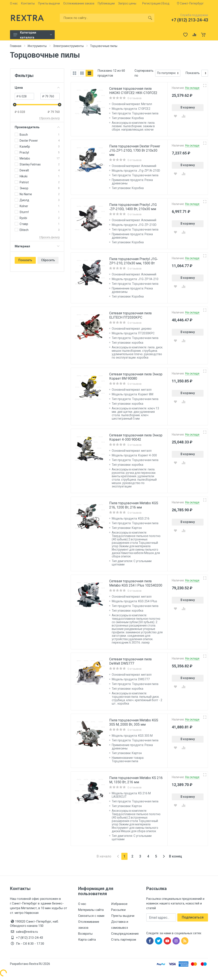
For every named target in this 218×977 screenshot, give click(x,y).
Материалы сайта (91, 910)
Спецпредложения (125, 934)
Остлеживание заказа (78, 3)
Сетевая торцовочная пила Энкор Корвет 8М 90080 (135, 376)
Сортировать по (144, 73)
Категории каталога (28, 35)
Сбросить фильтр (49, 118)
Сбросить (48, 260)
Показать (25, 260)
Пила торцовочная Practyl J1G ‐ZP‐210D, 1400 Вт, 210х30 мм (133, 207)
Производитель (27, 127)
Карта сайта (87, 939)
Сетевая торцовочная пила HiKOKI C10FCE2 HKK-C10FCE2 (133, 91)
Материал (22, 246)
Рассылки (118, 910)
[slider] (14, 104)
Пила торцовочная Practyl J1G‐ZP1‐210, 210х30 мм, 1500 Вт (133, 261)
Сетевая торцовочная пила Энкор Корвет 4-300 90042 (135, 437)
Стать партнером (123, 939)
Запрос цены (127, 3)
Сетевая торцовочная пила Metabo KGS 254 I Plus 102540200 (135, 583)
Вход (165, 3)
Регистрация (151, 3)
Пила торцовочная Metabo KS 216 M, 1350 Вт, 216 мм (136, 780)
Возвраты (85, 934)
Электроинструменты (68, 46)
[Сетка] (74, 73)
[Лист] (89, 73)
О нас (14, 3)
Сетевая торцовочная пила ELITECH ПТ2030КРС (130, 315)
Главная (15, 46)
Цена (19, 88)
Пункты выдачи (49, 3)
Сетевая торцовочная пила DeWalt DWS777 (130, 661)
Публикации (106, 3)
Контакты (28, 3)
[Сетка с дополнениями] (82, 73)
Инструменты (37, 46)
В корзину (188, 107)
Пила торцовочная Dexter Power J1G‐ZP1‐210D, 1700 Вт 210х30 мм (134, 150)
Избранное (119, 904)
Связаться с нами (91, 916)
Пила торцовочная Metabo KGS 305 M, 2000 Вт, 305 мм (133, 722)
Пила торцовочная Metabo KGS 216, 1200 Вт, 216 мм (133, 505)
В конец (175, 856)
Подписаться (193, 917)
